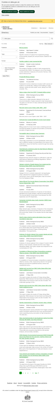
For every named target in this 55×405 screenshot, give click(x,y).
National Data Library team (30, 385)
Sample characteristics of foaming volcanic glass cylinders (35, 302)
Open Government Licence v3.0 (29, 390)
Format (3, 61)
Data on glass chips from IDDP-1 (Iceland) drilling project (35, 92)
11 (32, 373)
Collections (34, 28)
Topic (3, 54)
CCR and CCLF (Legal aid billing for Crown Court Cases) (34, 119)
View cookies (5, 15)
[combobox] (10, 50)
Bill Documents (23, 47)
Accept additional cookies (10, 11)
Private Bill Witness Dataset (26, 76)
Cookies (33, 383)
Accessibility (26, 383)
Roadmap (9, 383)
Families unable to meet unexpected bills (30, 61)
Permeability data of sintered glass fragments (31, 133)
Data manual (43, 28)
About (15, 383)
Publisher (4, 47)
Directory (51, 28)
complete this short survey (35, 21)
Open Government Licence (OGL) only (10, 69)
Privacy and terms (42, 383)
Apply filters (6, 76)
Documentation (44, 32)
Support (51, 32)
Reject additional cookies (27, 11)
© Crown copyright (27, 401)
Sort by (41, 43)
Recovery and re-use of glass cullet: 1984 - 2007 (33, 107)
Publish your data (34, 32)
